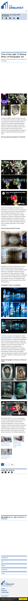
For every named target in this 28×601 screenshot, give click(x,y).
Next (12, 464)
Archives (4, 590)
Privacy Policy (4, 596)
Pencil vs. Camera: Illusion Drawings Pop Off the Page (6, 457)
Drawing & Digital (20, 59)
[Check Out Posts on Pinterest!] (10, 18)
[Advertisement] (14, 36)
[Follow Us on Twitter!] (6, 18)
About (3, 589)
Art (10, 14)
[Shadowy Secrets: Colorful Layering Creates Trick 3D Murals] (18, 439)
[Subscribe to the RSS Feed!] (14, 18)
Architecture (5, 14)
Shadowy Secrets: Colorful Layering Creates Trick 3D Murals (17, 445)
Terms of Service (5, 595)
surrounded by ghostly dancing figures (17, 209)
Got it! (23, 598)
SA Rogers (8, 59)
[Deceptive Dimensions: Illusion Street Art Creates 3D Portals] (6, 439)
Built (19, 14)
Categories (5, 592)
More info (13, 599)
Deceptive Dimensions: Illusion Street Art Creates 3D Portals (6, 444)
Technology (4, 569)
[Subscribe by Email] (18, 18)
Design (14, 14)
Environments (5, 16)
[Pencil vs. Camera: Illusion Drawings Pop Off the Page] (6, 452)
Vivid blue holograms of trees (8, 336)
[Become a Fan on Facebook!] (2, 18)
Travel (3, 573)
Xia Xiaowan (13, 418)
